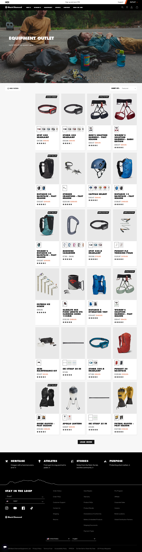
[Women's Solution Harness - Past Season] (125, 284)
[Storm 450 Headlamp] (73, 109)
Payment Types (89, 531)
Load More (86, 442)
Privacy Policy (37, 549)
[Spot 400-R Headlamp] (99, 225)
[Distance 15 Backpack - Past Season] (125, 168)
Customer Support (59, 502)
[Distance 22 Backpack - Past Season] (47, 168)
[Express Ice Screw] (47, 284)
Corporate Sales (119, 502)
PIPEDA (71, 549)
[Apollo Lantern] (73, 398)
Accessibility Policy (60, 549)
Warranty (87, 497)
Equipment (48, 7)
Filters (13, 88)
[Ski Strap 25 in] (99, 398)
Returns (55, 519)
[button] (28, 7)
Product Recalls (89, 508)
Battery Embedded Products (93, 519)
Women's (37, 7)
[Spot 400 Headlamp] (47, 109)
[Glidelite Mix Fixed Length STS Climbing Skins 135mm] (73, 284)
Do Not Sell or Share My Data (85, 549)
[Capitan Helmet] (99, 168)
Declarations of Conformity (92, 514)
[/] (13, 7)
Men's (28, 7)
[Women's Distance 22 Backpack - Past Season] (47, 225)
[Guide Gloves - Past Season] (47, 398)
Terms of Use (48, 549)
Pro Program (118, 491)
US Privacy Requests (104, 549)
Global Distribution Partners (123, 519)
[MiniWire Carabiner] (73, 225)
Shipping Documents (91, 525)
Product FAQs (88, 502)
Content (67, 7)
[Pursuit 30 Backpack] (125, 343)
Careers (117, 508)
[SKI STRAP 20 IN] (73, 343)
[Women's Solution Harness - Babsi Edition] (125, 109)
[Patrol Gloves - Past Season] (125, 398)
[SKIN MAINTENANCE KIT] (47, 343)
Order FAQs (57, 497)
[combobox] (8, 501)
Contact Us (56, 508)
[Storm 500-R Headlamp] (99, 343)
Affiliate (116, 497)
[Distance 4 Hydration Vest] (99, 284)
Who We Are (78, 7)
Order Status (57, 491)
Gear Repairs (88, 491)
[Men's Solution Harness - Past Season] (99, 109)
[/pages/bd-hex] (7, 2)
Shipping (56, 514)
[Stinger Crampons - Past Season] (73, 168)
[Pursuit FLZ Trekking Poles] (125, 225)
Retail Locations (119, 514)
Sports (58, 7)
